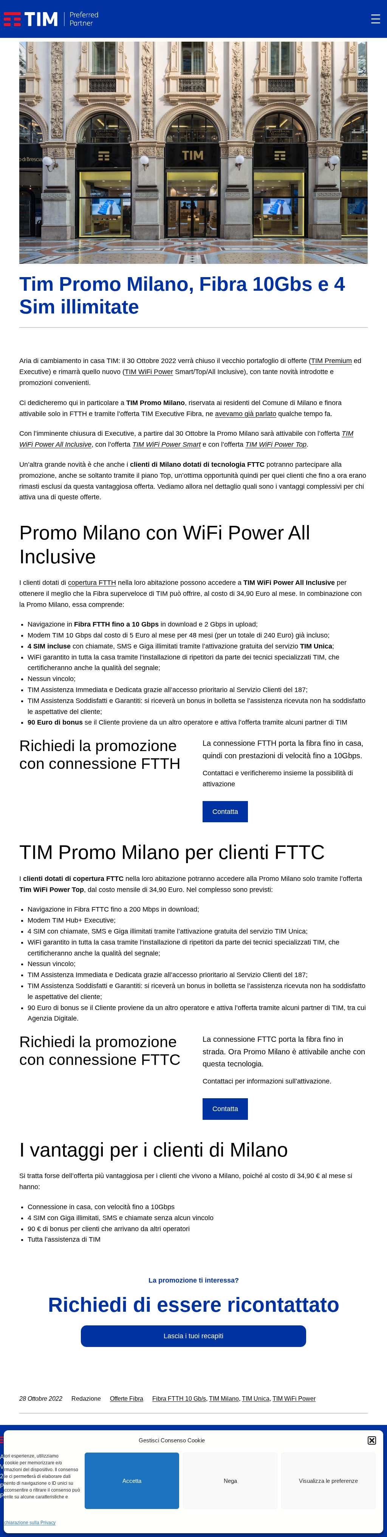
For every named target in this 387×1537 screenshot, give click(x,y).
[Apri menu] (375, 18)
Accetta (131, 1481)
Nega (230, 1481)
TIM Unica (255, 1398)
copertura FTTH (92, 582)
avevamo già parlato (245, 414)
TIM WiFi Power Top (276, 444)
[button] (372, 1440)
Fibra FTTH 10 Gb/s (179, 1398)
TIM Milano (224, 1398)
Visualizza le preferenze (328, 1481)
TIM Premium (331, 361)
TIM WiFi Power (149, 372)
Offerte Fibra (126, 1398)
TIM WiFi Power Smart (166, 444)
